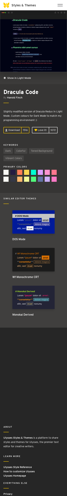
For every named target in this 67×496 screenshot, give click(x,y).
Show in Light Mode (19, 78)
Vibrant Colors (13, 158)
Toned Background (41, 150)
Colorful (20, 150)
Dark (8, 150)
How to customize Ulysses (19, 471)
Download (14, 130)
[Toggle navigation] (60, 5)
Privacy (7, 493)
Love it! (42, 130)
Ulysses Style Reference (17, 467)
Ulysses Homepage (14, 475)
